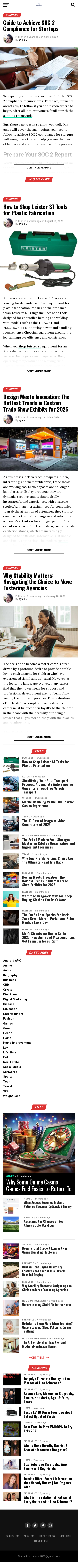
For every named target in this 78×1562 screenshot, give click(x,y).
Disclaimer (65, 1536)
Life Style (9, 1052)
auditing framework (17, 115)
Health (7, 1033)
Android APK (12, 960)
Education (10, 1009)
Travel (7, 1086)
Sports (7, 1076)
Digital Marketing (15, 999)
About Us (29, 1536)
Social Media (12, 1067)
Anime (7, 965)
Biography (10, 975)
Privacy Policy (47, 1536)
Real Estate (11, 1062)
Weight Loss (11, 1096)
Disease (8, 1004)
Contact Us (12, 1536)
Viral (6, 1091)
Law (5, 1047)
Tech (6, 1081)
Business (9, 980)
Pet (5, 1057)
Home (7, 1038)
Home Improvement (17, 1043)
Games (8, 1023)
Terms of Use (41, 1541)
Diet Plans (10, 994)
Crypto (7, 989)
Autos (7, 970)
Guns (6, 1028)
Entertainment (13, 1014)
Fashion (8, 1018)
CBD (6, 984)
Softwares (10, 1072)
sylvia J (23, 39)
